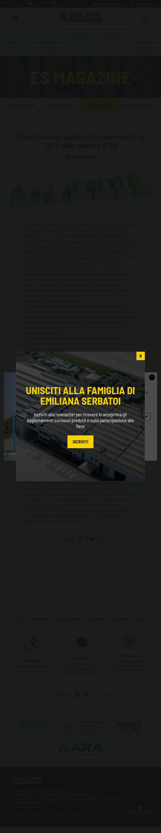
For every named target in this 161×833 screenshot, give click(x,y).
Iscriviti (80, 441)
